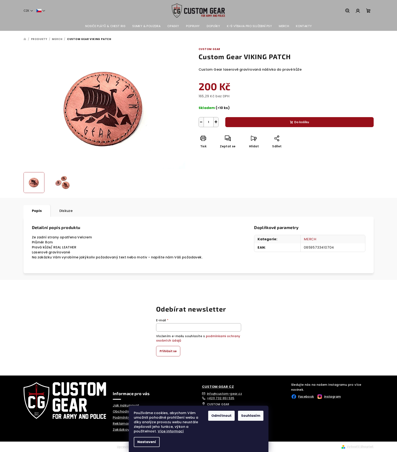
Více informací (171, 431)
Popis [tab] (37, 210)
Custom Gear (209, 49)
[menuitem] (105, 26)
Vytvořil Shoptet (360, 446)
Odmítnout (221, 415)
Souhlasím (250, 415)
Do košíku (301, 122)
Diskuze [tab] (66, 210)
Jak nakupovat (126, 405)
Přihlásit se (168, 351)
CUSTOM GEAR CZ (218, 386)
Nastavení (146, 441)
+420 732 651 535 (220, 398)
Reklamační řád (127, 423)
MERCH (310, 239)
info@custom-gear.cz (224, 394)
